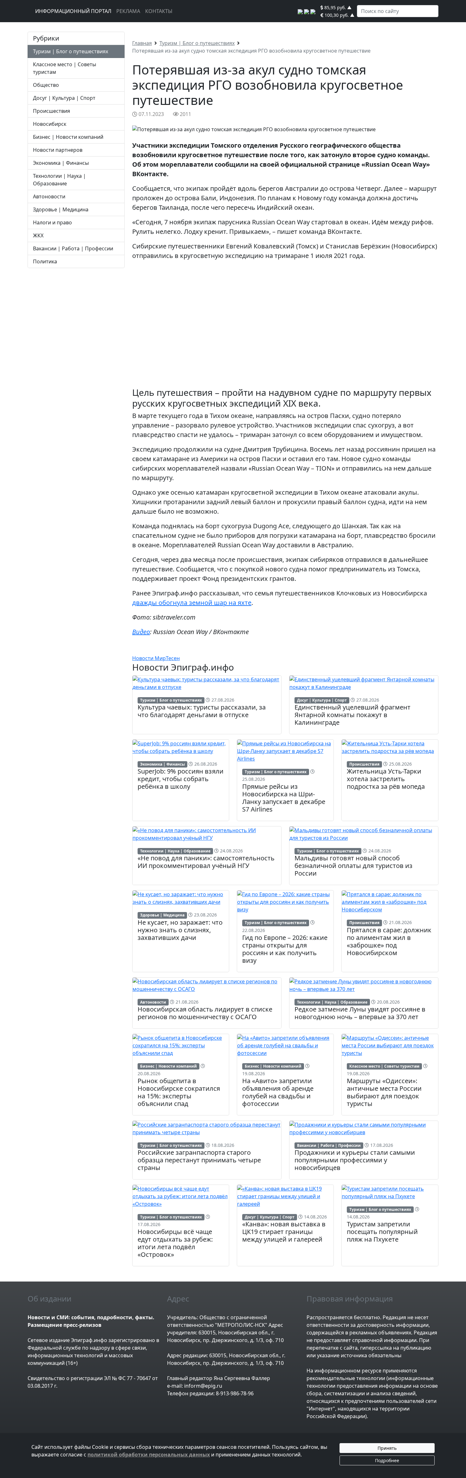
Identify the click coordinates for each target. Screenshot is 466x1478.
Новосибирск (49, 123)
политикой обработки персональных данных (148, 1454)
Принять (387, 1448)
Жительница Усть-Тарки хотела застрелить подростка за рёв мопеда (386, 779)
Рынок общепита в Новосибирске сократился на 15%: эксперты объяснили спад (179, 1092)
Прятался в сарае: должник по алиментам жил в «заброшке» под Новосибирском (389, 941)
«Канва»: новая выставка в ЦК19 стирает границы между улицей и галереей (284, 1231)
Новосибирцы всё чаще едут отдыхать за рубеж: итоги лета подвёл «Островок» (175, 1243)
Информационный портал (73, 11)
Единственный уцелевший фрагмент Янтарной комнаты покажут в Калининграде (352, 715)
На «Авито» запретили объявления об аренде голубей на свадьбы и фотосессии (278, 1092)
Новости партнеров (57, 149)
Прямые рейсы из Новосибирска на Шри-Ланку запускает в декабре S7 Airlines (283, 797)
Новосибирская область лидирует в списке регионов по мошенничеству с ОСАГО (205, 1013)
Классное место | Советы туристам (384, 1066)
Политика (45, 261)
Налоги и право (52, 222)
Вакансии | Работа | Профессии (73, 248)
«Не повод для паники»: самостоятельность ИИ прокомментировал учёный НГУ (206, 862)
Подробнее (387, 1460)
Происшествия (51, 110)
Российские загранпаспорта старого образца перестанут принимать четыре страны (199, 1160)
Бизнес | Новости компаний (68, 136)
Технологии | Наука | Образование (175, 851)
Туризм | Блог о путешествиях (70, 51)
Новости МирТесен (156, 658)
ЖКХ (38, 235)
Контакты (158, 11)
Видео (141, 631)
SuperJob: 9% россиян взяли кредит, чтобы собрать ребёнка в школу (180, 779)
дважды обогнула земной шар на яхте (191, 602)
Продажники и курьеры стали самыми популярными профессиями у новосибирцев (354, 1160)
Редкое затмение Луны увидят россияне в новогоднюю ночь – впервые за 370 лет (359, 1013)
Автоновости (49, 196)
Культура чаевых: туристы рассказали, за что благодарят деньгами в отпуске (202, 711)
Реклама (128, 11)
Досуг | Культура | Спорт (64, 97)
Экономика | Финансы (61, 162)
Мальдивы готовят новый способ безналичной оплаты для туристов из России (353, 865)
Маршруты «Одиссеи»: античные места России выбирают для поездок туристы (384, 1092)
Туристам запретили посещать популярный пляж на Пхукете (382, 1231)
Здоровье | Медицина (60, 209)
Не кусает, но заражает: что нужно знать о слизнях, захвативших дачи (180, 930)
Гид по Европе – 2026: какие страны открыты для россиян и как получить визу (284, 949)
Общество (46, 84)
